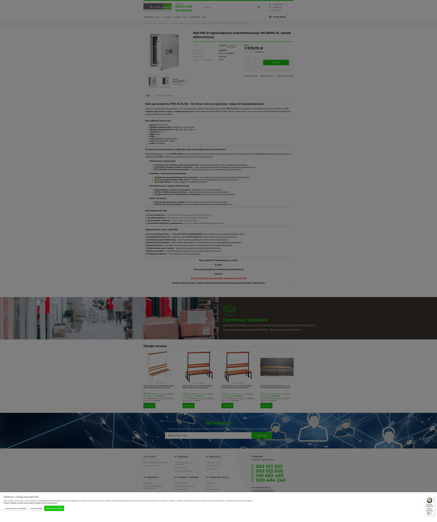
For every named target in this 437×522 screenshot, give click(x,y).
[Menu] (433, 497)
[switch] (429, 513)
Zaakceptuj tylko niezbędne (15, 508)
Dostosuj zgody (36, 508)
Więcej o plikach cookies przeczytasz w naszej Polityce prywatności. (31, 503)
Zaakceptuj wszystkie (54, 508)
